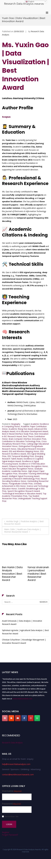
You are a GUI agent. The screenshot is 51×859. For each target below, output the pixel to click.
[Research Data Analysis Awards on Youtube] (18, 718)
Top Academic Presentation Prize (24, 494)
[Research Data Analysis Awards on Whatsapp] (37, 718)
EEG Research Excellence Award (23, 452)
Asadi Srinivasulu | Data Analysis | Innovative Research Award (22, 622)
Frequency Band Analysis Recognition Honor (28, 466)
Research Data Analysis (12, 742)
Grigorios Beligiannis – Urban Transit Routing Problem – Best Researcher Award (38, 577)
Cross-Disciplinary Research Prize (24, 442)
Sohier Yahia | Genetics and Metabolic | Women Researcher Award (10, 575)
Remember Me (11, 816)
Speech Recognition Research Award (23, 491)
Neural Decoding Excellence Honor (24, 479)
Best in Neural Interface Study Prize (17, 434)
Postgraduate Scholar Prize (21, 483)
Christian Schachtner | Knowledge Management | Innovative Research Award (24, 641)
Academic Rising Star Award (21, 429)
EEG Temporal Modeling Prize (20, 456)
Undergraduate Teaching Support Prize (24, 499)
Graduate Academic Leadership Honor (22, 469)
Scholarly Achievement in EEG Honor (22, 484)
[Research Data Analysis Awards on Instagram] (31, 718)
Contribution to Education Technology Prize (21, 441)
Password (11, 803)
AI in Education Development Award (32, 431)
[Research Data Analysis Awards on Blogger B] (11, 718)
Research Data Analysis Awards (24, 3)
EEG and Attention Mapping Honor (24, 451)
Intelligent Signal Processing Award (24, 476)
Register (5, 832)
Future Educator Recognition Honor (17, 468)
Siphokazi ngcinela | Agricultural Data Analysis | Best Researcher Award (25, 632)
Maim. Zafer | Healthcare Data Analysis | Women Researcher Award (22, 530)
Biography (15, 424)
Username (12, 791)
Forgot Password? (10, 834)
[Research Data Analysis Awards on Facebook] (24, 718)
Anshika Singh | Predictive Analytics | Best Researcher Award (24, 522)
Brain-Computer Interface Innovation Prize (27, 439)
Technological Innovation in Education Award (22, 493)
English (31, 2)
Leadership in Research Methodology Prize (21, 478)
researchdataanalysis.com (22, 698)
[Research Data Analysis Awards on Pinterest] (5, 718)
